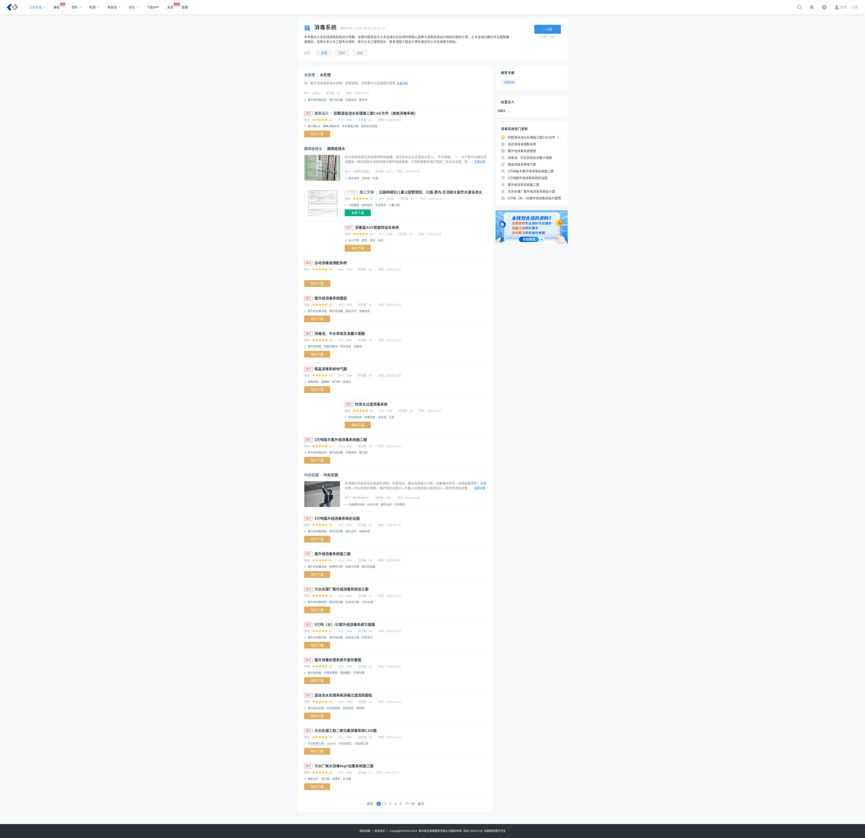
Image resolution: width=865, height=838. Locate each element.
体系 (372, 240)
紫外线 (363, 100)
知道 (92, 7)
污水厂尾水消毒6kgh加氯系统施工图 (343, 766)
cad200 (331, 743)
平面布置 (359, 672)
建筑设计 (321, 113)
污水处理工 (345, 743)
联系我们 (380, 831)
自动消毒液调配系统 (330, 263)
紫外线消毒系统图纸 (330, 298)
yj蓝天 (316, 93)
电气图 (336, 382)
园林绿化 (367, 205)
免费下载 (357, 213)
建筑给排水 (313, 149)
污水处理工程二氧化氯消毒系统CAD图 (345, 731)
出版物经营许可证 (495, 831)
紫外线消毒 (336, 100)
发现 (170, 7)
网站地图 (365, 831)
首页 (370, 804)
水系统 (366, 178)
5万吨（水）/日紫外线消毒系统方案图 (344, 625)
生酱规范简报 (361, 171)
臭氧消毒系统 (331, 126)
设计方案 (353, 240)
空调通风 (399, 504)
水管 (375, 178)
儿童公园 (394, 205)
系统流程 (348, 708)
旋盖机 (347, 382)
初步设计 (367, 637)
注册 (853, 7)
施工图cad (314, 126)
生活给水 (380, 205)
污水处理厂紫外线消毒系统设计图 (341, 589)
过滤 (391, 417)
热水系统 (353, 178)
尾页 (421, 804)
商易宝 (112, 7)
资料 (74, 7)
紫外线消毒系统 (317, 100)
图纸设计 (313, 779)
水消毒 (347, 779)
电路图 (325, 382)
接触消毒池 (330, 346)
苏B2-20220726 (473, 831)
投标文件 (351, 311)
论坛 (132, 7)
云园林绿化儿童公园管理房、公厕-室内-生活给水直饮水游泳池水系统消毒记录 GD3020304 (451, 192)
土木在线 (35, 7)
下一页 (409, 804)
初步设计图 (352, 637)
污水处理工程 (316, 743)
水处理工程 (361, 743)
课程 (56, 7)
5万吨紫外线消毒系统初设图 (337, 518)
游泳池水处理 (369, 126)
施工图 (363, 452)
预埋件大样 (336, 566)
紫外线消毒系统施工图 (332, 554)
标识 (380, 240)
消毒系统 (351, 100)
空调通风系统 (356, 504)
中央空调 (311, 475)
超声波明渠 (314, 346)
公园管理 (353, 205)
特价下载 (317, 134)
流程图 (360, 708)
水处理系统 (355, 417)
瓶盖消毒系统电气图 (330, 369)
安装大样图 (352, 566)
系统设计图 (352, 602)
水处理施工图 (350, 126)
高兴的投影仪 (361, 498)
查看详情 (402, 83)
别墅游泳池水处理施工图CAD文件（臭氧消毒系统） (376, 113)
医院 (364, 240)
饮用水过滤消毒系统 (371, 404)
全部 (324, 53)
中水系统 (345, 346)
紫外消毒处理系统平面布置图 (337, 660)
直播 (185, 7)
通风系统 (386, 504)
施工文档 (367, 192)
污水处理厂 (368, 602)
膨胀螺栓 (345, 672)
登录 (843, 7)
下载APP (153, 7)
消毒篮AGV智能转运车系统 (377, 227)
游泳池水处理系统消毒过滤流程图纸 (343, 695)
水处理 (309, 75)
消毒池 (358, 346)
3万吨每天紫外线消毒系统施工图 (340, 440)
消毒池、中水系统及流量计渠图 (339, 334)
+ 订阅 (547, 29)
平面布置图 (330, 672)
